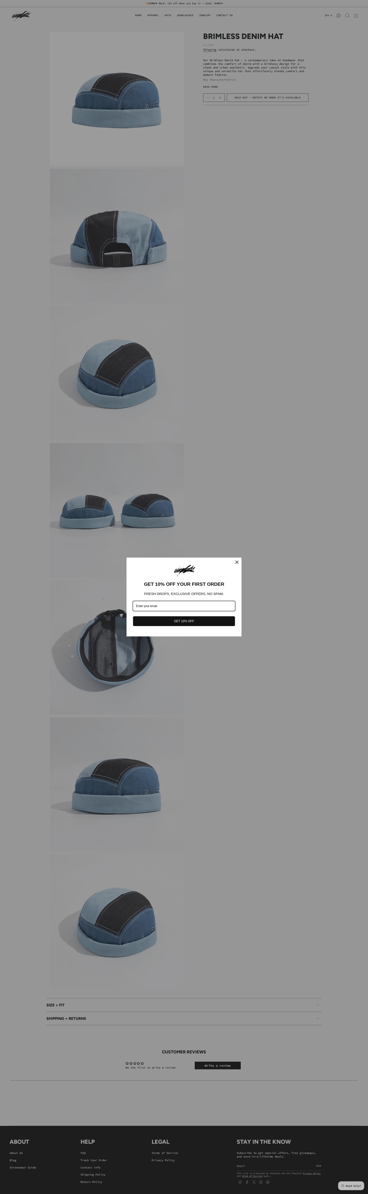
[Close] (237, 562)
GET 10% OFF (184, 621)
